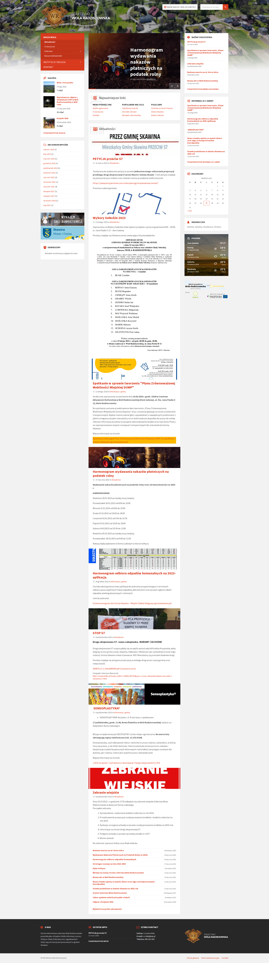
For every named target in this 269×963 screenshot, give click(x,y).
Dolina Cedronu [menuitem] (157, 115)
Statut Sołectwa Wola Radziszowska (110, 893)
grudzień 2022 (49, 163)
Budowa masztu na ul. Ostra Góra (108, 850)
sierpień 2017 (49, 196)
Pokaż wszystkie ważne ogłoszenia (203, 89)
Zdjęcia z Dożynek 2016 (103, 902)
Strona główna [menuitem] (193, 958)
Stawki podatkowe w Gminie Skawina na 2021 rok (115, 888)
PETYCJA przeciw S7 (108, 159)
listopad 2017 (49, 191)
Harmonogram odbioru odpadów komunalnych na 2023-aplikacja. (134, 575)
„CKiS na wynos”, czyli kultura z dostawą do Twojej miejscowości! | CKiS (126, 762)
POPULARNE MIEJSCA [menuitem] (133, 104)
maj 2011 (47, 205)
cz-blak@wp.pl (149, 936)
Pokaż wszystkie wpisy (99, 941)
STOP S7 (99, 633)
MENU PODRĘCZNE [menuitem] (102, 104)
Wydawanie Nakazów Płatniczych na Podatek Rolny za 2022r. (120, 855)
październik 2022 (50, 168)
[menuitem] (62, 37)
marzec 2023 (48, 149)
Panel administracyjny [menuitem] (210, 958)
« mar (189, 210)
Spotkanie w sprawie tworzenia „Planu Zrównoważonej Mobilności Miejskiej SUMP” (205, 52)
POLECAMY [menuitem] (156, 104)
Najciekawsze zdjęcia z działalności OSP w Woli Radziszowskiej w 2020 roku (67, 101)
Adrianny (198, 227)
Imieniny (190, 227)
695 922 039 (149, 939)
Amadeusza (208, 227)
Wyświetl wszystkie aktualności (107, 909)
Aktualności (151, 79)
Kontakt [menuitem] (96, 115)
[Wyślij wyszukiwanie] (225, 7)
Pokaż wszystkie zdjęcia (54, 133)
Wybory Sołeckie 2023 (109, 218)
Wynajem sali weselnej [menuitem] (131, 115)
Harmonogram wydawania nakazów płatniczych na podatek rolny (146, 62)
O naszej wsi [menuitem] (98, 111)
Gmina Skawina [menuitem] (157, 111)
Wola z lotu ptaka (65, 82)
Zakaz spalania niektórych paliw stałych (111, 897)
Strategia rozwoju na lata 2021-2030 (109, 864)
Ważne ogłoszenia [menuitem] (100, 108)
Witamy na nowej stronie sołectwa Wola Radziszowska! (118, 872)
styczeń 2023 (49, 158)
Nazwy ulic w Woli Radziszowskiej (108, 877)
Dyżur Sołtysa (99, 868)
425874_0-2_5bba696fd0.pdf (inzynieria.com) (114, 668)
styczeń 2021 (49, 186)
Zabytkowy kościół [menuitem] (130, 108)
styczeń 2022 (49, 177)
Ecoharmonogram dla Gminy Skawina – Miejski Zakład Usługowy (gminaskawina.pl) (132, 603)
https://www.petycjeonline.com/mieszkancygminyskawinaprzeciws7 (125, 183)
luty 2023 (47, 154)
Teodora (217, 227)
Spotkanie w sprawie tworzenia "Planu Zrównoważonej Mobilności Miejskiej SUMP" (134, 385)
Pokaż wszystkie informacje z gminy (203, 162)
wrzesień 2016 (49, 200)
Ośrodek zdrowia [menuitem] (129, 111)
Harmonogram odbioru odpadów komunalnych (114, 859)
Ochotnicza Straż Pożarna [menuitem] (162, 108)
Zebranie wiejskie (106, 792)
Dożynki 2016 (62, 118)
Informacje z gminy (118, 391)
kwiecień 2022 (49, 172)
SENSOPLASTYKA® (106, 708)
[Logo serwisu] (76, 27)
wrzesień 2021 (49, 182)
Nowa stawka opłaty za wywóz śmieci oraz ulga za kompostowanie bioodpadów (124, 882)
